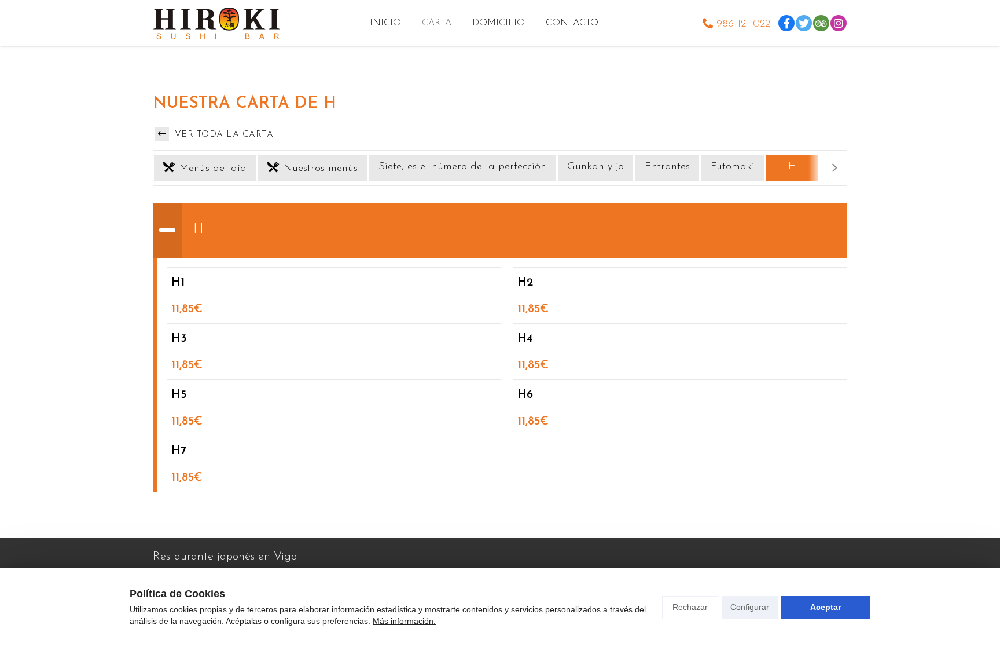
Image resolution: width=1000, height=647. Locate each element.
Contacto (572, 23)
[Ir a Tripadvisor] (821, 23)
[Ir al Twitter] (804, 23)
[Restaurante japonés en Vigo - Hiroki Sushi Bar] (216, 23)
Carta (436, 23)
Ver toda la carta (222, 134)
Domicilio (498, 23)
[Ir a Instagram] (838, 23)
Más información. (404, 621)
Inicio (385, 23)
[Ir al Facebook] (786, 23)
